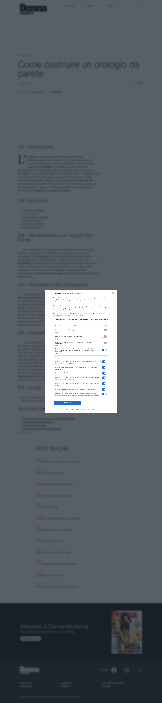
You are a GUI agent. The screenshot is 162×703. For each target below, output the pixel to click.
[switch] (104, 330)
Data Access (81, 409)
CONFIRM (67, 403)
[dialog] (81, 351)
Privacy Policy (92, 409)
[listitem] (81, 326)
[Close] (113, 293)
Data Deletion (70, 409)
